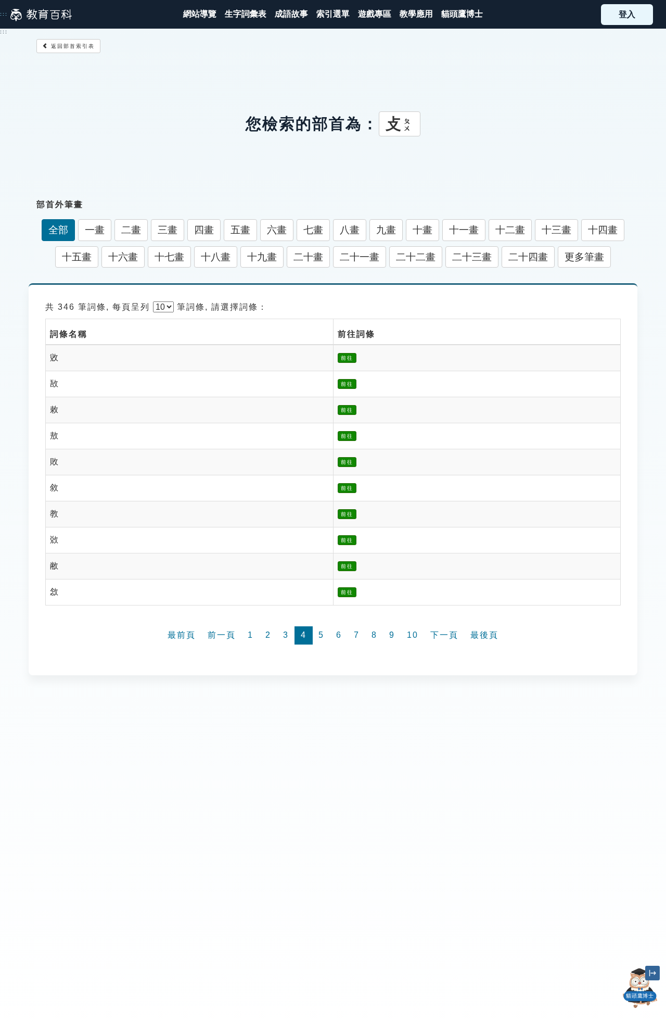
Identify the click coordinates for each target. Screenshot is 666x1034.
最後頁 (484, 635)
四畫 (204, 229)
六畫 (277, 229)
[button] (333, 14)
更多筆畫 (584, 256)
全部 (58, 229)
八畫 (350, 229)
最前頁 (182, 635)
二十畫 (308, 256)
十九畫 (262, 256)
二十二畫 (416, 256)
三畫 (167, 229)
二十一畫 (359, 256)
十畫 (422, 229)
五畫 (240, 229)
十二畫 (510, 229)
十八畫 (215, 256)
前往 (347, 358)
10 (412, 635)
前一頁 (222, 635)
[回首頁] (41, 14)
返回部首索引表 (71, 46)
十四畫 (603, 229)
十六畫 (123, 256)
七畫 (313, 229)
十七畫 (169, 256)
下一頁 (444, 635)
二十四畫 (528, 256)
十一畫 (464, 229)
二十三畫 (472, 256)
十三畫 (556, 229)
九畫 (386, 229)
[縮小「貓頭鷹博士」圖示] (652, 973)
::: (4, 14)
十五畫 (77, 256)
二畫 (131, 229)
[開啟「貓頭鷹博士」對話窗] (640, 988)
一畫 (95, 229)
